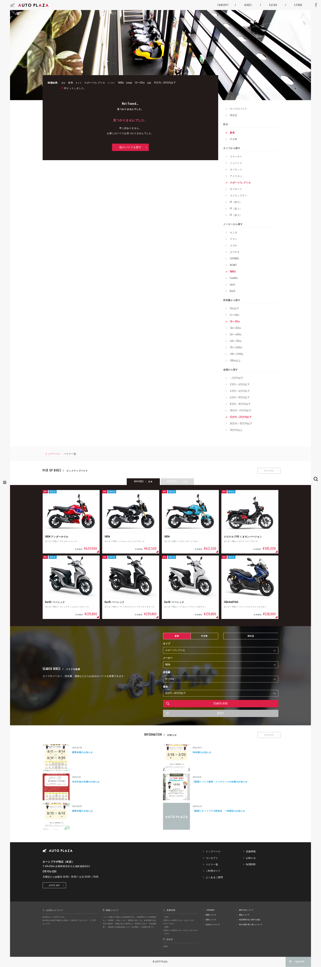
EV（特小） (236, 202)
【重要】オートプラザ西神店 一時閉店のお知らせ (219, 811)
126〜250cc (235, 328)
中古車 (233, 139)
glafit (232, 284)
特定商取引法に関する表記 (249, 920)
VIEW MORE (269, 470)
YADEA (233, 271)
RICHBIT (233, 265)
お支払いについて (213, 924)
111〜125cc (235, 321)
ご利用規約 (210, 910)
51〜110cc (234, 314)
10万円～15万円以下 (240, 410)
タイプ (166, 643)
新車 (232, 132)
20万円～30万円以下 (241, 423)
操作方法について (246, 910)
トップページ (52, 453)
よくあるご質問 (214, 877)
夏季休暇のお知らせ (82, 752)
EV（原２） (236, 215)
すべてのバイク (238, 108)
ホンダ (233, 232)
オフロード (236, 189)
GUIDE (273, 5)
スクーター (236, 156)
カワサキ (235, 252)
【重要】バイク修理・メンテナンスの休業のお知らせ (220, 781)
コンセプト (212, 857)
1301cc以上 (235, 360)
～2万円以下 (236, 377)
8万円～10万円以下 (240, 404)
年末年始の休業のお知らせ (86, 781)
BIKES (248, 5)
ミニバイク (236, 163)
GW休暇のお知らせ (202, 752)
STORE (298, 5)
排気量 (166, 672)
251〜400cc (236, 334)
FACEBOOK (250, 864)
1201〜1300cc (236, 354)
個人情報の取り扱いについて (250, 924)
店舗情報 (251, 851)
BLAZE (232, 291)
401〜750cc (235, 341)
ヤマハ (233, 238)
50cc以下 (234, 308)
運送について (244, 915)
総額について (211, 915)
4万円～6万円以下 (240, 390)
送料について (211, 920)
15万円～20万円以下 (241, 417)
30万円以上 (236, 430)
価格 (165, 686)
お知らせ (251, 857)
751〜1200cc (236, 347)
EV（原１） (236, 208)
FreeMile (234, 278)
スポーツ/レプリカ (240, 182)
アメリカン (236, 176)
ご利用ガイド (213, 870)
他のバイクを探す (130, 147)
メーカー (168, 657)
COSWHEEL (234, 258)
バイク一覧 (212, 864)
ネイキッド (236, 169)
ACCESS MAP (54, 885)
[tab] (143, 481)
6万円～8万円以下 (240, 397)
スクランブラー (238, 195)
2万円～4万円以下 (240, 384)
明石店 (233, 115)
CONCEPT (223, 5)
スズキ (233, 245)
